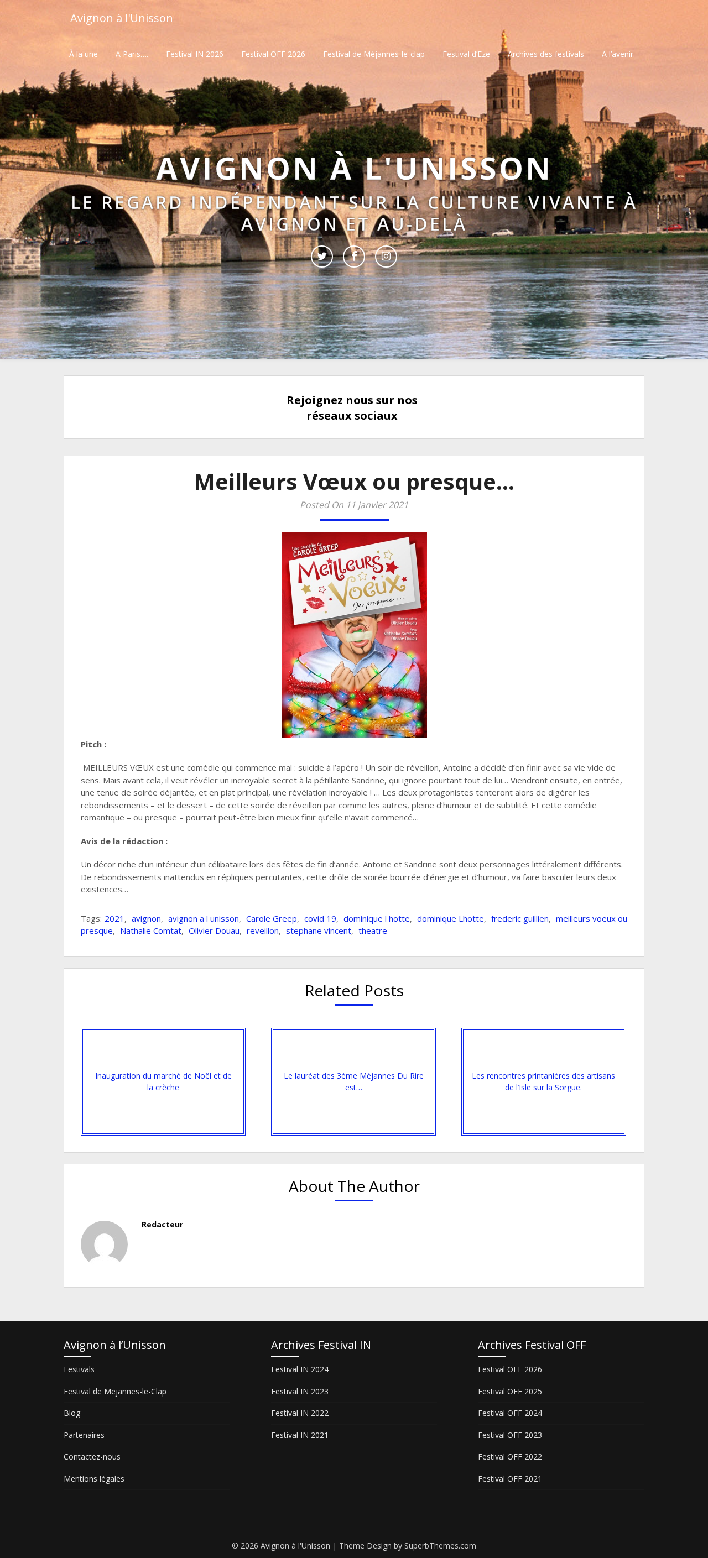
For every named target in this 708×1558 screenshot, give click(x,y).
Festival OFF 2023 (510, 1435)
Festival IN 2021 (300, 1435)
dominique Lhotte (450, 918)
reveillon (263, 930)
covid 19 (320, 918)
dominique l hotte (376, 918)
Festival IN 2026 (194, 54)
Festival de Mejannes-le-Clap (115, 1391)
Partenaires (84, 1435)
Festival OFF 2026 (273, 54)
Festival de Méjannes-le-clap (374, 54)
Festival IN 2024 (300, 1369)
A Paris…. (132, 54)
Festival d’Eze (466, 54)
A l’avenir (617, 54)
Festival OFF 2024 (510, 1413)
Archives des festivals (546, 54)
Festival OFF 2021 (510, 1478)
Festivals (79, 1369)
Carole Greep (271, 918)
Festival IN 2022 (300, 1413)
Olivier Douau (214, 930)
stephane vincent (318, 930)
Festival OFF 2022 (510, 1456)
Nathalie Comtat (150, 930)
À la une (83, 54)
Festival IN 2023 (300, 1391)
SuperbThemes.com (440, 1545)
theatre (372, 930)
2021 (114, 918)
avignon (146, 918)
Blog (72, 1413)
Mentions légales (94, 1478)
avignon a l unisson (203, 918)
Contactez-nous (92, 1456)
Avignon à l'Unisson (121, 18)
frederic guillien (520, 918)
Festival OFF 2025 (510, 1391)
